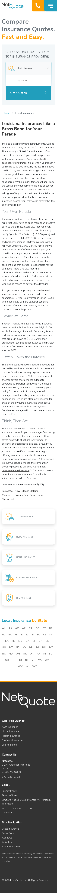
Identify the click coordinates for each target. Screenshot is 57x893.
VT (33, 660)
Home (6, 113)
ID (22, 634)
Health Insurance (11, 736)
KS (44, 634)
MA (27, 641)
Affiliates (7, 842)
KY (51, 634)
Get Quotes (18, 93)
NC (4, 653)
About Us (7, 837)
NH (31, 647)
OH (18, 653)
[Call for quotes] (38, 5)
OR (32, 653)
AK (10, 628)
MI (34, 641)
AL (3, 628)
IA (38, 634)
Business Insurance (12, 740)
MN (40, 641)
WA (47, 660)
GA (10, 634)
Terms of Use (9, 795)
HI (16, 634)
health (43, 159)
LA (7, 641)
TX (20, 660)
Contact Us (8, 812)
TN (14, 660)
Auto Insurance (10, 727)
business (6, 163)
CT (44, 628)
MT (11, 647)
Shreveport (8, 499)
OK (25, 653)
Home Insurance (10, 731)
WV (20, 666)
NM (44, 647)
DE (50, 628)
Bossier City (21, 495)
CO (37, 628)
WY (34, 666)
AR (24, 628)
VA (40, 660)
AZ (17, 628)
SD (7, 660)
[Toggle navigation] (50, 5)
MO (4, 647)
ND (11, 653)
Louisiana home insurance (15, 470)
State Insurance (10, 829)
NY (51, 647)
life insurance (20, 163)
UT (26, 660)
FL (3, 634)
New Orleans (22, 491)
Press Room (8, 833)
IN (33, 634)
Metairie (33, 491)
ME (13, 641)
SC (50, 653)
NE (17, 647)
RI (44, 653)
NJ (37, 647)
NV (24, 647)
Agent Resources (11, 846)
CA (30, 628)
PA (38, 653)
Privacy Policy (9, 791)
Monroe (6, 495)
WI (27, 666)
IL (27, 634)
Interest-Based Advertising (17, 808)
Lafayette (7, 491)
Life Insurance (9, 744)
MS (47, 641)
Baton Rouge (36, 495)
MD (20, 641)
